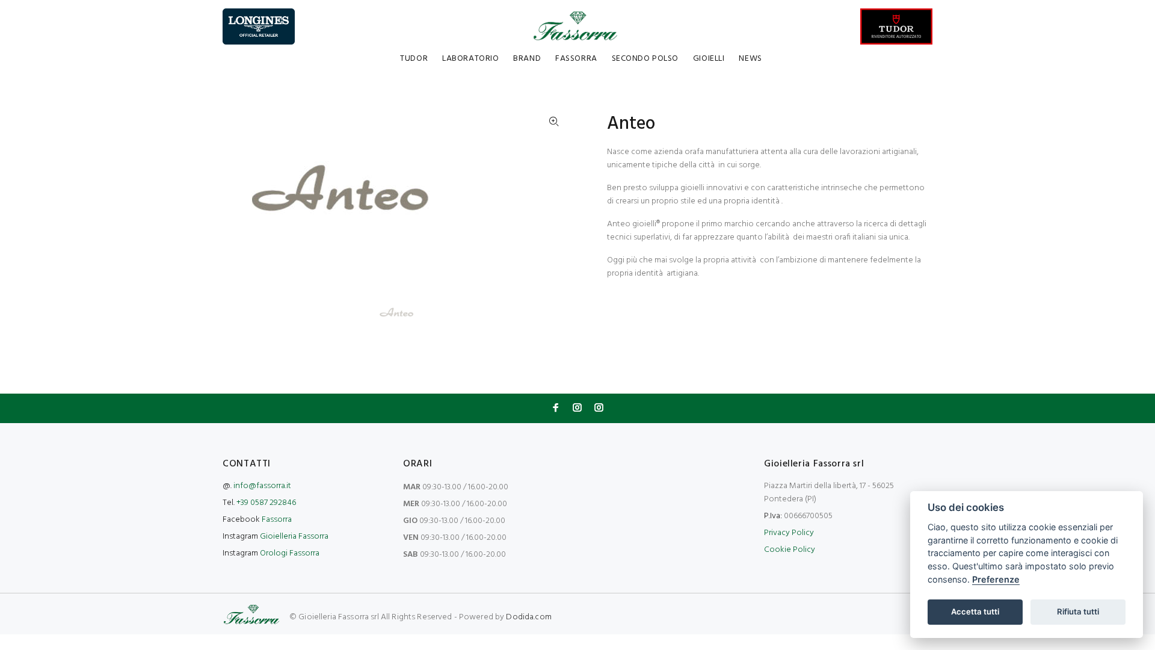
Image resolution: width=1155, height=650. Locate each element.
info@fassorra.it (262, 486)
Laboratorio (470, 59)
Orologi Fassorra (289, 553)
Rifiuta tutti (1078, 611)
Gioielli (708, 59)
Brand (527, 59)
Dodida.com (528, 617)
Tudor (414, 59)
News (750, 59)
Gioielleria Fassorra (294, 536)
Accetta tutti (975, 611)
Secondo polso (645, 59)
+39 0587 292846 (266, 503)
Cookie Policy (789, 550)
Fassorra (576, 59)
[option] (404, 313)
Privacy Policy (789, 533)
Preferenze (996, 579)
